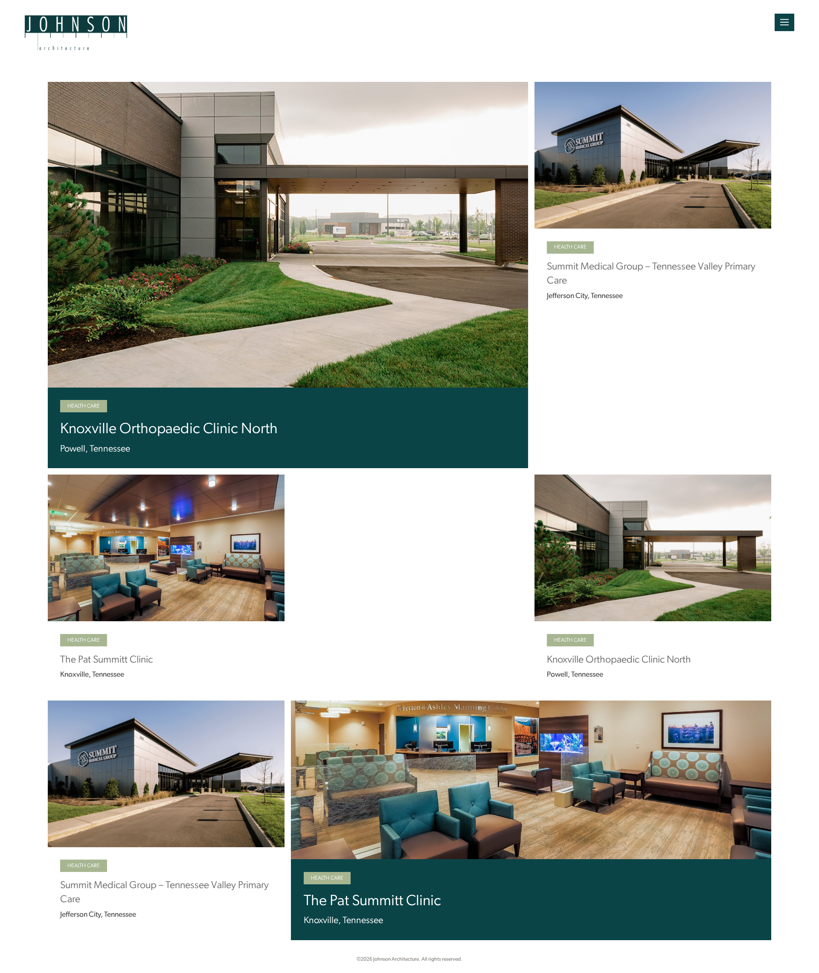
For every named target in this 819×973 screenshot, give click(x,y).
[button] (784, 22)
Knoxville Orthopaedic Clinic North (169, 429)
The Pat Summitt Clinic (106, 660)
